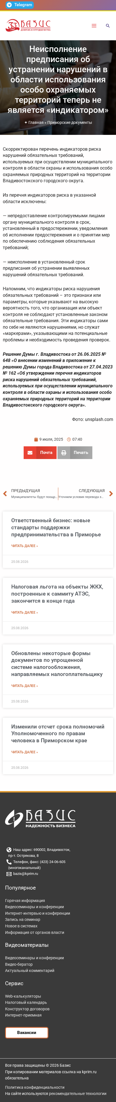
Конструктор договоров (27, 1009)
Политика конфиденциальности (34, 1087)
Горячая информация (25, 900)
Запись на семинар (22, 919)
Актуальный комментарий (29, 970)
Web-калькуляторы (23, 996)
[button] (107, 26)
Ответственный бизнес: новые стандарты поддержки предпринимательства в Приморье (56, 527)
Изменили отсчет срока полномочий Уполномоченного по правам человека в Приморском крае (57, 733)
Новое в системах (21, 926)
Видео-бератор (19, 964)
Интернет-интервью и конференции (37, 913)
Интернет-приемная (23, 1015)
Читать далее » (24, 546)
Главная (36, 122)
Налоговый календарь (26, 1002)
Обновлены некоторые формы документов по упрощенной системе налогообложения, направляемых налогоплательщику (56, 663)
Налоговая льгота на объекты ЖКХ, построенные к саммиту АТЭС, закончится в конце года (57, 593)
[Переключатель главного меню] (94, 25)
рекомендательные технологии (77, 1093)
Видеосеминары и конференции (34, 907)
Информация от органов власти (34, 932)
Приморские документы (69, 122)
